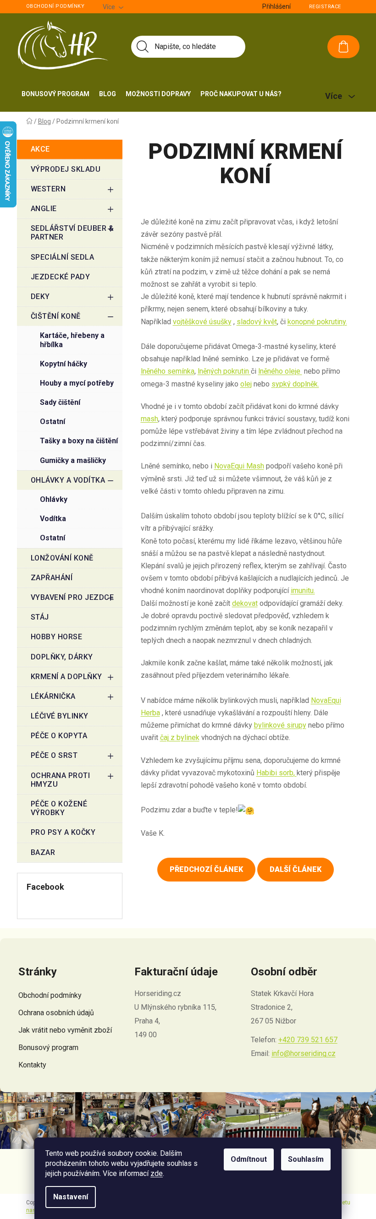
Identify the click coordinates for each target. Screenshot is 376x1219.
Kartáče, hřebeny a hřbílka (72, 339)
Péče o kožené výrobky (59, 808)
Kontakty (32, 1065)
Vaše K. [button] (153, 833)
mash (149, 418)
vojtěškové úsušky (202, 321)
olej (246, 384)
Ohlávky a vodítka (68, 480)
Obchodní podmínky (55, 6)
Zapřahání (52, 577)
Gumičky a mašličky (73, 460)
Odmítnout (249, 1159)
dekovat (245, 603)
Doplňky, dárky (62, 657)
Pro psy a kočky (63, 832)
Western (48, 189)
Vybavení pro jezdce (72, 597)
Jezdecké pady (60, 276)
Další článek (295, 869)
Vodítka (53, 518)
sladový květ (257, 321)
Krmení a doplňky (66, 676)
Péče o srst (54, 755)
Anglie (44, 208)
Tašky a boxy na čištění (79, 440)
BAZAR (43, 852)
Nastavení (70, 1196)
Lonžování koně (62, 558)
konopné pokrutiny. (317, 321)
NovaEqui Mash (239, 466)
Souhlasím (306, 1159)
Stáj (40, 617)
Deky (40, 296)
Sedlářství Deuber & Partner (72, 232)
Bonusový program (48, 1047)
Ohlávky (53, 499)
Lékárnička (53, 696)
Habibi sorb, (276, 772)
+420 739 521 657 (307, 1039)
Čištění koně (56, 316)
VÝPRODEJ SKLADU (66, 169)
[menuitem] (55, 94)
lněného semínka (167, 371)
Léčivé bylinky (59, 716)
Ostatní (52, 421)
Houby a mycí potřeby (77, 383)
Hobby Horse (57, 636)
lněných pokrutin (224, 371)
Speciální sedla (62, 257)
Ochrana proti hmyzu (60, 780)
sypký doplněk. (295, 384)
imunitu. (303, 590)
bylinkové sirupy (280, 725)
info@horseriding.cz (303, 1053)
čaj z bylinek (179, 737)
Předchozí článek (206, 869)
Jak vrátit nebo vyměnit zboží (65, 1030)
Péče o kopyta (59, 735)
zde (156, 1173)
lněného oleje (280, 371)
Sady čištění (60, 402)
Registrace (325, 7)
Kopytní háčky (63, 363)
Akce (40, 149)
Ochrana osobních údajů (56, 1012)
